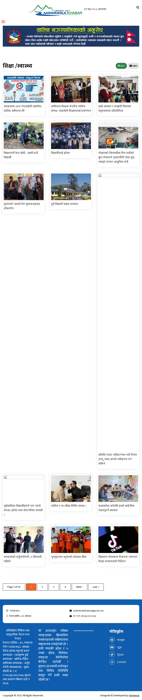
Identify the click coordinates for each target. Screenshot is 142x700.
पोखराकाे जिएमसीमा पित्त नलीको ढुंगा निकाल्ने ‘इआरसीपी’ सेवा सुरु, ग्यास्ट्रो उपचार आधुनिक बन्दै (116, 157)
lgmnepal (134, 695)
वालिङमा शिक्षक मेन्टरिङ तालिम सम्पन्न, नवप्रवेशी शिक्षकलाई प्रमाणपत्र (71, 108)
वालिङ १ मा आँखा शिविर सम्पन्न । (68, 505)
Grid (134, 66)
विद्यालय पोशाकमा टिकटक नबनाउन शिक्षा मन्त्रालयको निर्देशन (117, 559)
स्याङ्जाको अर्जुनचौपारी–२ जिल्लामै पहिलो (23, 559)
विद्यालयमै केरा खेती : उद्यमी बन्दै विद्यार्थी (21, 155)
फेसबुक (121, 640)
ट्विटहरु (120, 655)
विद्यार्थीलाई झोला (60, 153)
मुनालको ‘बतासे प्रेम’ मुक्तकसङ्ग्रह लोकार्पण (22, 206)
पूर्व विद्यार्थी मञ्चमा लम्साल (64, 204)
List (122, 66)
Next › (79, 587)
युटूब (119, 647)
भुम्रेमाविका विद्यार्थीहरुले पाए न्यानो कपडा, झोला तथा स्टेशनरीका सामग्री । (23, 510)
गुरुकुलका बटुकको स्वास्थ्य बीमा (68, 556)
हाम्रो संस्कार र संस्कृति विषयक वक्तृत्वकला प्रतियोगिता (114, 108)
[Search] (137, 7)
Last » (96, 587)
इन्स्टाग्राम (121, 662)
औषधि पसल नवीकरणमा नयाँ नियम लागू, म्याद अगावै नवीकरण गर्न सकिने (117, 459)
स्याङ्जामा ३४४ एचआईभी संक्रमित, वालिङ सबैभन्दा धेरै (23, 108)
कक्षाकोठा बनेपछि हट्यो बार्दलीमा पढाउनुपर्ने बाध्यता (116, 508)
